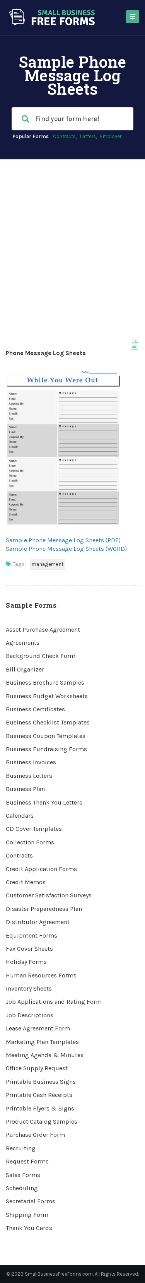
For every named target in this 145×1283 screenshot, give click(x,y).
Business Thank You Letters (44, 802)
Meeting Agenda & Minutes (45, 1055)
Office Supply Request (37, 1068)
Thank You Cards (29, 1228)
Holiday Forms (26, 961)
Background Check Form (40, 655)
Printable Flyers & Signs (40, 1108)
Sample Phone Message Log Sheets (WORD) (66, 548)
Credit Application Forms (41, 869)
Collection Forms (30, 842)
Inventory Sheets (29, 988)
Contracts (64, 136)
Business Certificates (35, 709)
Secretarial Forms (30, 1201)
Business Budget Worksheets (47, 696)
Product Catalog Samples (41, 1121)
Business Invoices (31, 762)
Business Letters (29, 775)
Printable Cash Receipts (39, 1094)
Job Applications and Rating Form (54, 1001)
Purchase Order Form (35, 1134)
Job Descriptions (29, 1015)
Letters (88, 136)
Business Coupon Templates (45, 736)
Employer (110, 136)
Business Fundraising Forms (46, 749)
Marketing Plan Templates (42, 1042)
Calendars (20, 815)
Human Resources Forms (41, 975)
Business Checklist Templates (48, 722)
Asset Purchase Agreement (43, 629)
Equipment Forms (31, 935)
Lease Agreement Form (38, 1028)
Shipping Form (27, 1214)
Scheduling (22, 1188)
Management (47, 564)
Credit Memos (26, 882)
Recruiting (21, 1148)
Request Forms (27, 1161)
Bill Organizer (25, 669)
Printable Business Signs (41, 1081)
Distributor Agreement (38, 922)
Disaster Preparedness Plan (44, 908)
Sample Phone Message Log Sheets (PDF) (63, 540)
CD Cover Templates (34, 828)
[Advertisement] (72, 235)
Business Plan (25, 789)
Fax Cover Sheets (29, 948)
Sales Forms (23, 1175)
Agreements (22, 642)
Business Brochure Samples (45, 682)
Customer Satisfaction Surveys (49, 895)
